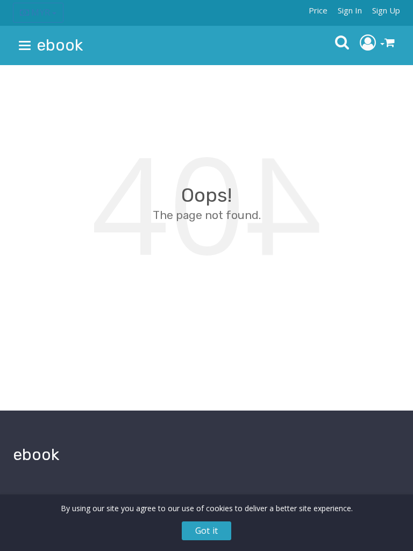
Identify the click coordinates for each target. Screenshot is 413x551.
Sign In (350, 10)
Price (318, 10)
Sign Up (386, 10)
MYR (40, 12)
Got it (206, 530)
